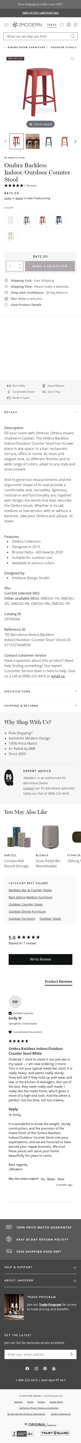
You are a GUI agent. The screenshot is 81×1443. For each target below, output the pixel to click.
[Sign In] (69, 25)
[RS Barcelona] (8, 778)
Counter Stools (64, 47)
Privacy (41, 1401)
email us (58, 676)
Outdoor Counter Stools (26, 904)
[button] (76, 25)
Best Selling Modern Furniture (30, 897)
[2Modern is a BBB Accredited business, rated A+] (22, 1436)
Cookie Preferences (61, 1414)
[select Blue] (58, 220)
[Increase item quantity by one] (20, 263)
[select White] (10, 220)
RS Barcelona (14, 157)
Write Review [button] (40, 959)
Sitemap (18, 1401)
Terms (30, 1401)
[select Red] (42, 220)
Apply (19, 198)
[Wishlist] (62, 25)
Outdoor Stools (50, 919)
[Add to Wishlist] (73, 58)
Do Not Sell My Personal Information (26, 1413)
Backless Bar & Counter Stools (30, 890)
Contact (28, 788)
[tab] (58, 982)
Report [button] (51, 1179)
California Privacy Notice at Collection (39, 1407)
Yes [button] (43, 1179)
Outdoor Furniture (22, 919)
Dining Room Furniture (26, 47)
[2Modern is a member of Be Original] (40, 1424)
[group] (40, 937)
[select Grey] (10, 236)
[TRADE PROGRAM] (40, 1307)
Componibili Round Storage (16, 863)
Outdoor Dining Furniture (27, 911)
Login (7, 198)
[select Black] (26, 220)
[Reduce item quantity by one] (20, 268)
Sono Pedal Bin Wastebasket (48, 863)
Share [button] (60, 1179)
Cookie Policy (56, 1401)
